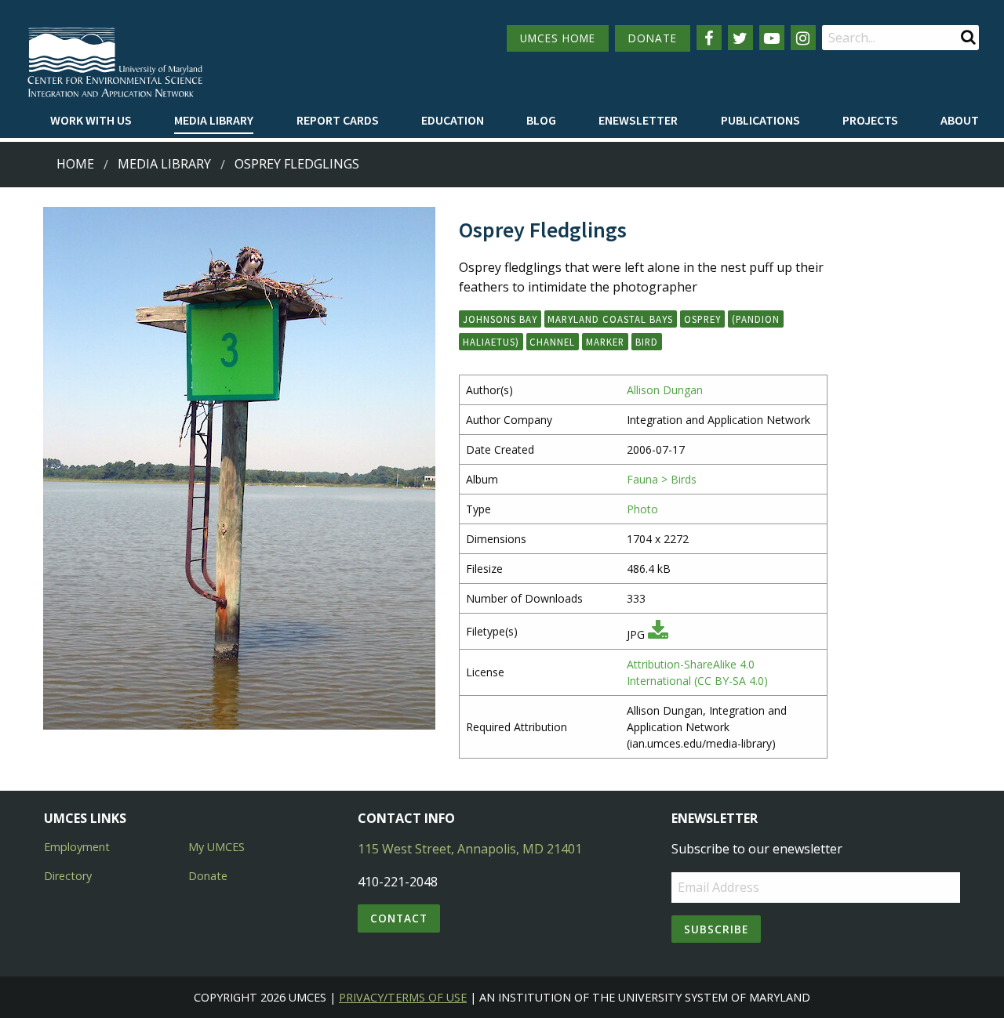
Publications (760, 120)
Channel (552, 341)
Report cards (337, 120)
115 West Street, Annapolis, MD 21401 (470, 848)
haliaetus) (491, 341)
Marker (605, 341)
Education (452, 120)
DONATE (652, 38)
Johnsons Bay (500, 319)
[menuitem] (91, 120)
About (959, 120)
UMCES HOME (557, 38)
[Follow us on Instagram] (803, 37)
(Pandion (756, 319)
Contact (398, 918)
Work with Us (91, 120)
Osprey (702, 319)
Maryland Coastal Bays (610, 319)
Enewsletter (638, 120)
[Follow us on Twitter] (740, 37)
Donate (207, 875)
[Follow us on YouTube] (771, 37)
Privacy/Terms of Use (403, 997)
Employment (77, 846)
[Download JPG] (658, 634)
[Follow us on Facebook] (709, 37)
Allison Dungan (665, 389)
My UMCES (216, 846)
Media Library (213, 120)
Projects (870, 120)
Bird (646, 341)
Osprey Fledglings (297, 163)
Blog (541, 120)
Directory (68, 875)
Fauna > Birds (662, 479)
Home (75, 163)
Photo (642, 509)
